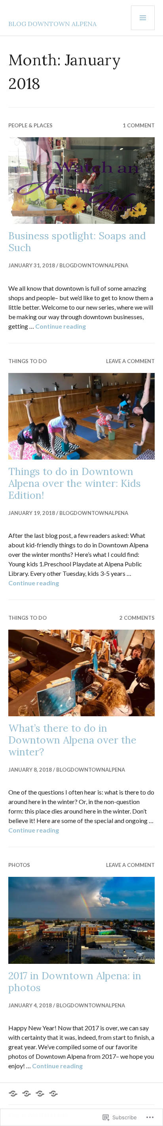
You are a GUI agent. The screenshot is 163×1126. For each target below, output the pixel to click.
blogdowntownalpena (93, 265)
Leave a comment (130, 361)
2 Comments (137, 618)
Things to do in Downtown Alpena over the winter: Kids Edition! (74, 483)
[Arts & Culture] (13, 1093)
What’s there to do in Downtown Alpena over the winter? (72, 740)
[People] (53, 1093)
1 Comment (139, 125)
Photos (19, 865)
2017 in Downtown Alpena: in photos (74, 981)
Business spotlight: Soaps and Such (77, 241)
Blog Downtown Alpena (52, 24)
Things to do (27, 361)
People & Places (30, 125)
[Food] (40, 1093)
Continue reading (60, 326)
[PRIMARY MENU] (143, 18)
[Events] (26, 1093)
